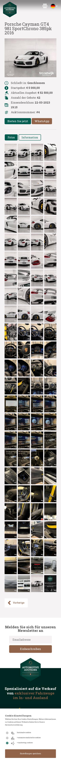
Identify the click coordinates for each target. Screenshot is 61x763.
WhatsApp (42, 121)
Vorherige (18, 602)
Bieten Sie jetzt (17, 121)
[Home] (10, 16)
